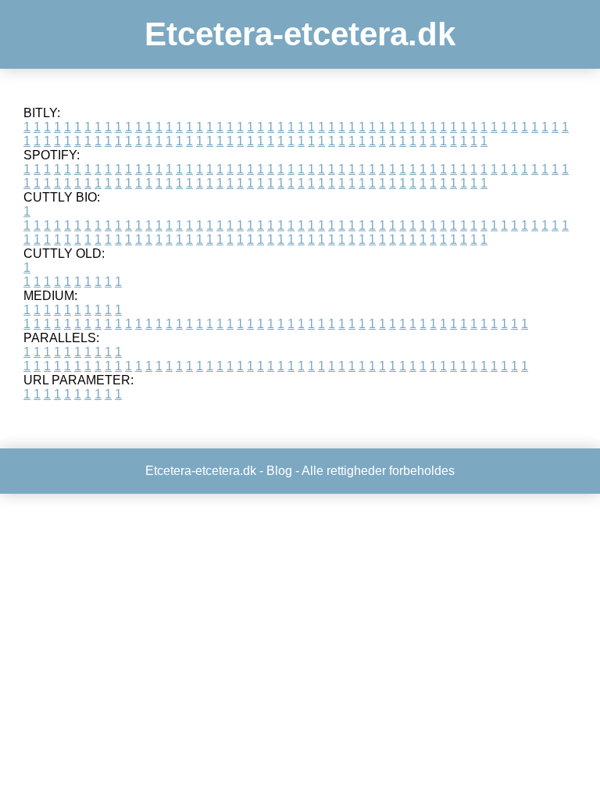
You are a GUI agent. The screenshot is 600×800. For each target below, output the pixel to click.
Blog (279, 470)
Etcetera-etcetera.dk (300, 34)
